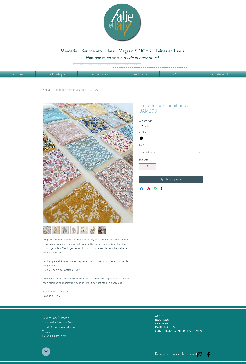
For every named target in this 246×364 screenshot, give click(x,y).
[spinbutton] (147, 167)
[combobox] (171, 152)
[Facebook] (208, 354)
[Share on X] (162, 189)
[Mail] (46, 351)
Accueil (47, 90)
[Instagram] (199, 354)
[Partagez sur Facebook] (141, 189)
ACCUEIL (161, 316)
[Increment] (153, 167)
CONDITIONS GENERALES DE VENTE (180, 331)
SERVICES (161, 323)
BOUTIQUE (162, 319)
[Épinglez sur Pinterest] (148, 189)
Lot (141, 145)
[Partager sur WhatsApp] (155, 189)
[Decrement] (142, 167)
